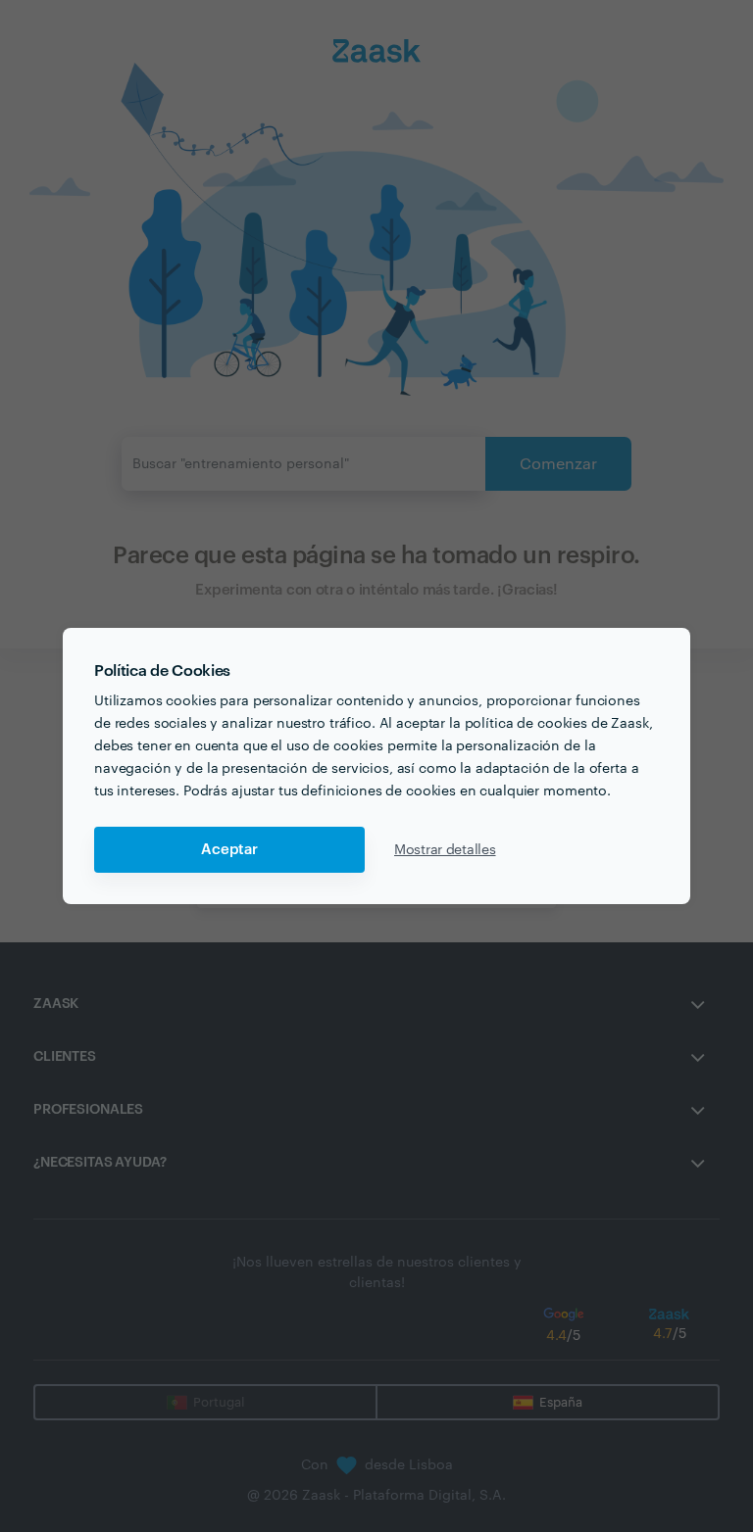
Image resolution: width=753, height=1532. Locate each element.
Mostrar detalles (445, 850)
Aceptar (229, 849)
